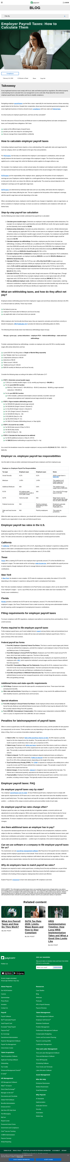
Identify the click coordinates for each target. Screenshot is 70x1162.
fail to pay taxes (31, 745)
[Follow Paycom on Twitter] (7, 967)
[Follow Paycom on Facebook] (11, 967)
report (39, 631)
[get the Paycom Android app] (19, 974)
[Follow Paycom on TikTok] (23, 967)
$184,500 (56, 477)
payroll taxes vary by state (18, 793)
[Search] (62, 2)
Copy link (42, 78)
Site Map (64, 1150)
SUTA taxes (5, 189)
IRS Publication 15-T (21, 324)
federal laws (57, 109)
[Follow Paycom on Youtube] (19, 967)
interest (32, 770)
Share (34, 78)
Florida (3, 601)
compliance (36, 109)
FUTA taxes (5, 175)
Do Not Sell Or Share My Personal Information (37, 1150)
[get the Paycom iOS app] (7, 974)
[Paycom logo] (35, 2)
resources (16, 879)
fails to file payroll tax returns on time (36, 738)
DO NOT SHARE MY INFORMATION (21, 1159)
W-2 (19, 660)
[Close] (68, 1155)
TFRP (36, 762)
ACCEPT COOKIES (48, 1159)
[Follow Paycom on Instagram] (15, 967)
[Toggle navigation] (2, 2)
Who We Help (41, 1079)
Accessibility (56, 1150)
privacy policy (20, 1156)
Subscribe (57, 967)
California (6, 546)
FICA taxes (7, 155)
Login (66, 2)
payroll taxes (18, 103)
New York (6, 578)
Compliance (10, 73)
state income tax (41, 563)
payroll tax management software (27, 851)
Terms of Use (7, 1150)
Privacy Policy (17, 1150)
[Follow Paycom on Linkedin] (3, 967)
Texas (3, 560)
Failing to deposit (36, 757)
